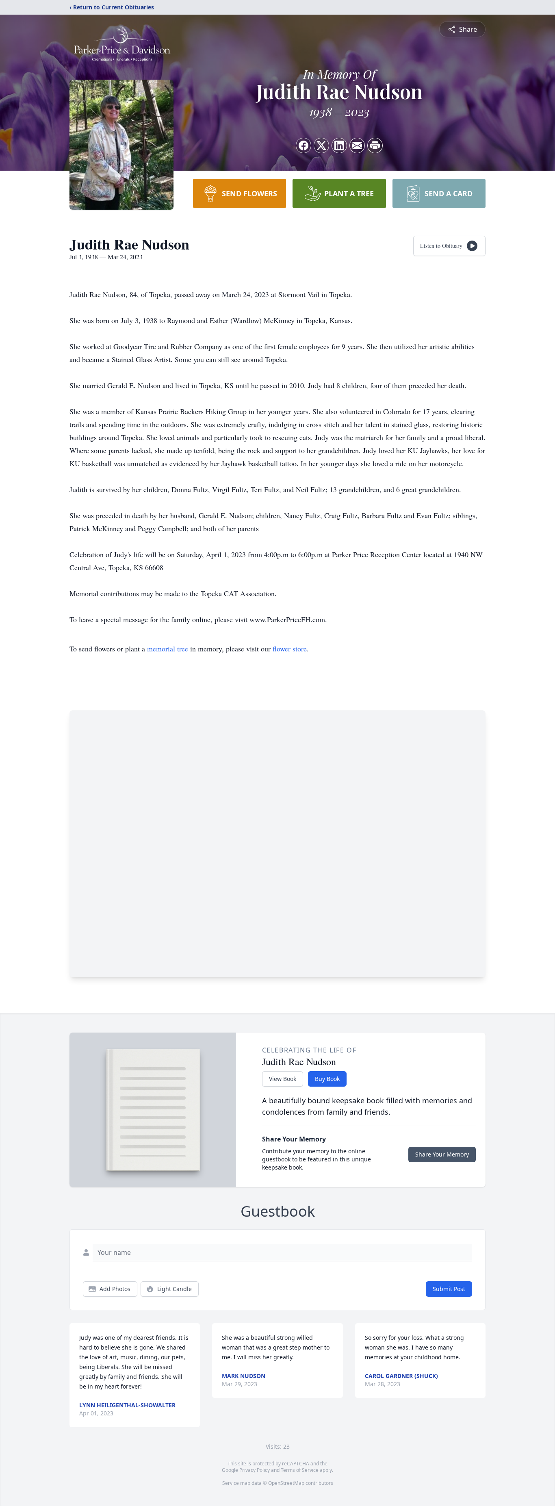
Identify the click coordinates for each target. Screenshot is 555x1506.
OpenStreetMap (286, 1483)
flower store (290, 648)
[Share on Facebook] (303, 145)
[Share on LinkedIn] (339, 145)
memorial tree (167, 648)
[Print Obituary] (375, 145)
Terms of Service (300, 1470)
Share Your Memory (442, 1154)
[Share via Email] (357, 145)
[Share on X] (321, 145)
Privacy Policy (254, 1470)
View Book (282, 1079)
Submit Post (449, 1289)
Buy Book (327, 1079)
